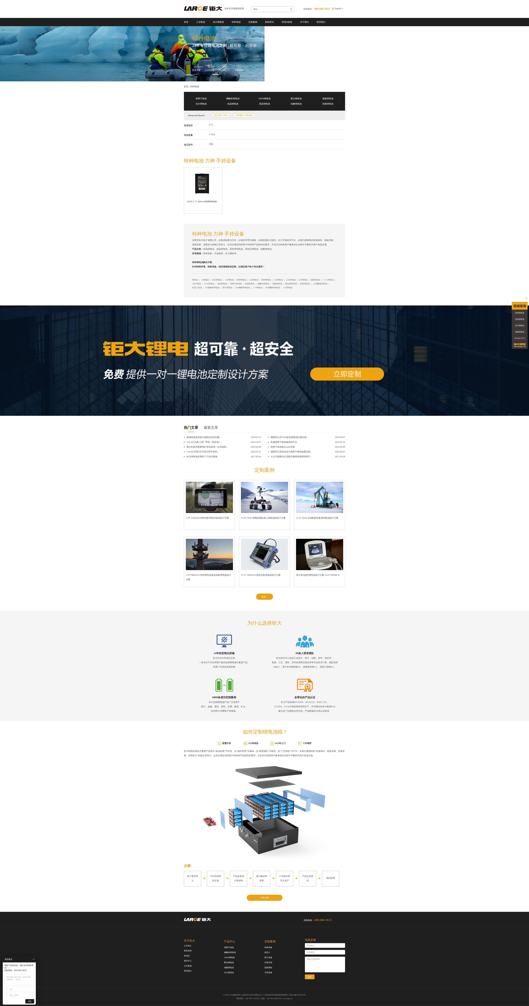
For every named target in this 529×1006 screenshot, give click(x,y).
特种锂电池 (241, 280)
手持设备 (268, 973)
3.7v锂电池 (257, 288)
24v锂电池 (253, 280)
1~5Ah (212, 134)
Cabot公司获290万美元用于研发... (203, 452)
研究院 (187, 956)
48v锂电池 (303, 280)
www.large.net (287, 998)
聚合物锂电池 (291, 284)
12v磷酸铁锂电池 (320, 284)
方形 (211, 144)
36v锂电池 (278, 280)
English (338, 8)
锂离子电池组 (236, 284)
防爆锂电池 (327, 104)
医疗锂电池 (227, 288)
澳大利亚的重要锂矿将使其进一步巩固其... (207, 447)
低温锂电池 (232, 104)
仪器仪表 (268, 962)
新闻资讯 (269, 22)
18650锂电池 (264, 98)
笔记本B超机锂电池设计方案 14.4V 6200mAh (317, 575)
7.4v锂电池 (287, 288)
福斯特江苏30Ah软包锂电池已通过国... (289, 437)
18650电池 (196, 284)
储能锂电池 (327, 98)
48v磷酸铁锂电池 (272, 288)
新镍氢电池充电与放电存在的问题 (203, 437)
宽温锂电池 (264, 104)
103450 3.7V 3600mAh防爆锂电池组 (202, 202)
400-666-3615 (519, 338)
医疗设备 (268, 957)
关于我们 (304, 22)
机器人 (267, 952)
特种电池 (236, 22)
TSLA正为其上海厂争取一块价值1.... (204, 442)
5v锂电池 (205, 280)
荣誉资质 (188, 951)
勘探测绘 (268, 968)
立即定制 (264, 898)
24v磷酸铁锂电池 (212, 288)
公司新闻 (188, 966)
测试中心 (188, 961)
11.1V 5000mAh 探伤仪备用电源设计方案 (260, 575)
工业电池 (200, 22)
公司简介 (188, 946)
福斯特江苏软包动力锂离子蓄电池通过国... (291, 452)
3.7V (211, 125)
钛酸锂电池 (296, 104)
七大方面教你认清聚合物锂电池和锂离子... (291, 456)
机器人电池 (197, 288)
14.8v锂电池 (209, 284)
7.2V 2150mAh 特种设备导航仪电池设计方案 (207, 518)
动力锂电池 (218, 22)
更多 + (264, 596)
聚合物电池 (296, 98)
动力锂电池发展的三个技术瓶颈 (202, 456)
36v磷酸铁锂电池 (242, 288)
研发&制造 (287, 22)
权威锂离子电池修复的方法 (284, 442)
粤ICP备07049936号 (298, 995)
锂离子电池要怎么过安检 (283, 447)
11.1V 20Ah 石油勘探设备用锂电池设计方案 (317, 518)
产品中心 (229, 941)
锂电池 (195, 280)
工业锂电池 (291, 280)
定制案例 (252, 22)
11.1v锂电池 (328, 280)
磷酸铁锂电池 (232, 98)
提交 (310, 977)
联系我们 (321, 22)
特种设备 (268, 947)
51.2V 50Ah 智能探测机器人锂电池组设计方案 (263, 518)
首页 (186, 22)
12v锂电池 (229, 280)
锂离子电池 (201, 98)
